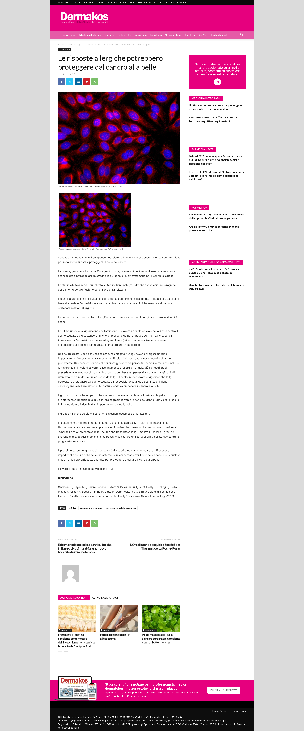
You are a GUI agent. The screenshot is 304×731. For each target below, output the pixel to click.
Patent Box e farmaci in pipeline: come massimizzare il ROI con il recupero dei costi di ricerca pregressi (217, 300)
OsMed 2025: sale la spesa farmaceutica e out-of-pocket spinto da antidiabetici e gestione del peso (215, 160)
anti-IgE (72, 508)
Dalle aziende (219, 34)
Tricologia (155, 34)
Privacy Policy (219, 711)
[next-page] (66, 653)
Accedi (78, 2)
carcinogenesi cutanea (91, 508)
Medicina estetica (90, 34)
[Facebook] (61, 81)
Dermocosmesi (137, 34)
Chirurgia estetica (114, 34)
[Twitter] (69, 81)
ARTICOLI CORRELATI (74, 597)
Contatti (100, 2)
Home (61, 44)
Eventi (132, 2)
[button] (242, 35)
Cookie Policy (239, 711)
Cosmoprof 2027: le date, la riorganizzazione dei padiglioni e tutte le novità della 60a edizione (217, 242)
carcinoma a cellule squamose (121, 508)
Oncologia (189, 34)
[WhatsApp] (94, 81)
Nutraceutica (173, 34)
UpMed (203, 34)
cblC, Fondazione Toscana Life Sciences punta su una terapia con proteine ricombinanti (214, 272)
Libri (161, 2)
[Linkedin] (78, 81)
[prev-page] (60, 653)
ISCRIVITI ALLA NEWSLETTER (223, 690)
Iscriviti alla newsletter (176, 2)
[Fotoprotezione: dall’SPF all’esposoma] (119, 618)
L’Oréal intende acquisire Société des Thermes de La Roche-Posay (155, 546)
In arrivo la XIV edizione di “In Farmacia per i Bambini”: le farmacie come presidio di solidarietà (216, 175)
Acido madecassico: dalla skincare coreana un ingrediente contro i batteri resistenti (161, 638)
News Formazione (146, 2)
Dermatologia (67, 34)
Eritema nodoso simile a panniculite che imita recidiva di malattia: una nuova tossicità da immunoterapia (85, 548)
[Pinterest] (86, 81)
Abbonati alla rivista (116, 2)
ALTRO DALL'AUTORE (105, 597)
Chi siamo (88, 2)
